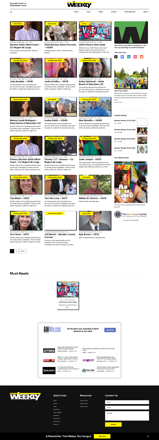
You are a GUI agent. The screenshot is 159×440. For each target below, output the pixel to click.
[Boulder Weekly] (79, 4)
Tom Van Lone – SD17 (55, 198)
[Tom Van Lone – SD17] (60, 184)
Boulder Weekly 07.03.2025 (124, 121)
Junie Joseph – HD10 (90, 159)
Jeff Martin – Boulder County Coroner (59, 236)
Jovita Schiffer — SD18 (56, 81)
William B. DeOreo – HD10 (92, 198)
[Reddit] (141, 56)
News (76, 12)
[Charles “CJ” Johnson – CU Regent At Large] (60, 145)
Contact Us (56, 421)
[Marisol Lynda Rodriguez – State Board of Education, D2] (26, 106)
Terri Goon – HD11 (19, 234)
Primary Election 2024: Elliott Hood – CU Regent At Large (25, 161)
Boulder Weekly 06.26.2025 (125, 130)
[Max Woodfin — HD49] (95, 106)
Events (113, 12)
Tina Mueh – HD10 (19, 198)
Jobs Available (57, 412)
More (145, 12)
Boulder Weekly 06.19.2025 (124, 139)
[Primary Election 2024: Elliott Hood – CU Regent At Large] (26, 145)
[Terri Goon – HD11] (26, 220)
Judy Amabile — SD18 (21, 81)
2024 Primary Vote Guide (92, 44)
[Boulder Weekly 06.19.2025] (142, 140)
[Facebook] (122, 56)
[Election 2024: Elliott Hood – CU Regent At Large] (26, 30)
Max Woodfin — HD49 (90, 120)
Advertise (56, 415)
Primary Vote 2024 (20, 60)
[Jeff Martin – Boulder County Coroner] (60, 220)
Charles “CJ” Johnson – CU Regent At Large (58, 161)
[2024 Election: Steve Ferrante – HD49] (60, 30)
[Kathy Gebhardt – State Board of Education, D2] (95, 67)
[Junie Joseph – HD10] (95, 145)
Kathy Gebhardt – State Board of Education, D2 (91, 83)
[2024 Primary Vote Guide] (95, 30)
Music (101, 12)
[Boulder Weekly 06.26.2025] (142, 131)
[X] (115, 56)
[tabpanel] (68, 295)
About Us (56, 424)
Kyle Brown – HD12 (89, 234)
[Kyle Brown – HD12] (95, 220)
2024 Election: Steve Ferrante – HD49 (60, 46)
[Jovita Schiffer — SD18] (60, 67)
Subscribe (102, 436)
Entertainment (130, 12)
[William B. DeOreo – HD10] (95, 184)
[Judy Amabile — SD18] (26, 67)
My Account (56, 418)
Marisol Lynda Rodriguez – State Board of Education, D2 (25, 122)
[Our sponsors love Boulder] (130, 214)
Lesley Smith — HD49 (55, 120)
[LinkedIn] (128, 56)
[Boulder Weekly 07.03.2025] (142, 122)
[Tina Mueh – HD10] (26, 184)
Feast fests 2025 (120, 91)
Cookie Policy (84, 403)
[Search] (11, 12)
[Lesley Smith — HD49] (60, 106)
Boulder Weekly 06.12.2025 (124, 148)
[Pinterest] (135, 56)
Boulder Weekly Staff (18, 42)
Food (89, 12)
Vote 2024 (17, 24)
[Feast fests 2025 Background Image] (130, 77)
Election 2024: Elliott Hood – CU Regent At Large (25, 46)
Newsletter (56, 409)
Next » (23, 251)
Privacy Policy (84, 400)
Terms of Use (84, 406)
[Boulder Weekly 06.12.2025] (142, 149)
